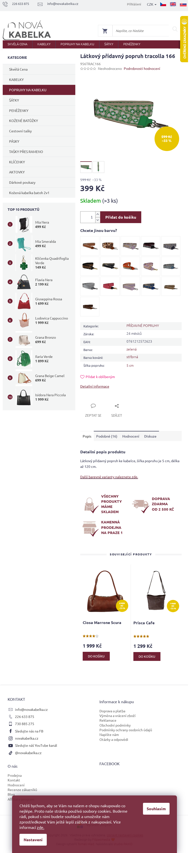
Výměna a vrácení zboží (117, 715)
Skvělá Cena (18, 69)
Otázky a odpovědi (113, 739)
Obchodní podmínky (115, 725)
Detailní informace (94, 386)
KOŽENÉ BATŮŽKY (23, 120)
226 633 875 (24, 716)
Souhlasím (156, 808)
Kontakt (14, 780)
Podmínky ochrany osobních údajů (125, 730)
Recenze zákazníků (22, 789)
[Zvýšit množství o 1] (97, 214)
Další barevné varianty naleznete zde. (109, 476)
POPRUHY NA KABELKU (28, 90)
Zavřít (90, 400)
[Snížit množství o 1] (97, 220)
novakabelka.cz (26, 738)
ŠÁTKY (14, 100)
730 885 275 (24, 723)
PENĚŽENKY (18, 110)
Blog (11, 794)
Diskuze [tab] (150, 436)
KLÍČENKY (17, 162)
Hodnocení (16, 785)
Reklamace (107, 720)
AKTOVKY (17, 172)
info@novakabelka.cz (31, 709)
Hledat (175, 29)
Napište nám (109, 734)
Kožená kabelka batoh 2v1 (29, 192)
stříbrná (132, 356)
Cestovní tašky (20, 131)
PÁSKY (14, 141)
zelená (131, 349)
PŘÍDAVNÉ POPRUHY (142, 325)
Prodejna (15, 775)
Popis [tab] (87, 436)
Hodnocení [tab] (130, 436)
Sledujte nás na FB (29, 731)
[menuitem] (17, 44)
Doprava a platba (112, 711)
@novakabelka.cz (28, 752)
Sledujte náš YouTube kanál (36, 745)
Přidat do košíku (120, 217)
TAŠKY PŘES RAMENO (26, 151)
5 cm (130, 365)
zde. (40, 827)
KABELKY (16, 79)
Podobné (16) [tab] (106, 436)
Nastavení (33, 839)
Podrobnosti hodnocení (142, 68)
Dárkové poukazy (22, 182)
